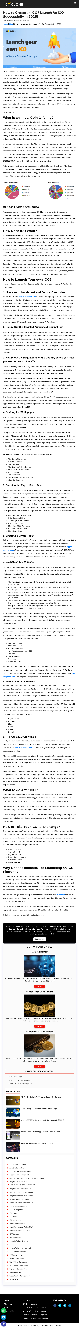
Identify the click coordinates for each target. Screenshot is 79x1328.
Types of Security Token (18, 1269)
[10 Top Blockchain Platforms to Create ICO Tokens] (13, 1101)
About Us (8, 1304)
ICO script (13, 1217)
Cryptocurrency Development (21, 1196)
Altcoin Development (17, 1164)
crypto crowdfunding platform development (26, 1178)
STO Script (27, 1300)
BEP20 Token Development (20, 1171)
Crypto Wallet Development (20, 1189)
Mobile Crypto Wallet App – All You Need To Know (40, 1132)
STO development (16, 1077)
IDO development (16, 1220)
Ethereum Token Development (20, 1084)
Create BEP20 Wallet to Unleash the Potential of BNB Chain (44, 1120)
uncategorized (15, 1272)
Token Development (17, 1258)
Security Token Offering (18, 1241)
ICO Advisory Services (18, 1206)
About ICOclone (10, 20)
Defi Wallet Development (19, 1199)
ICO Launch (13, 1213)
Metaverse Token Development (22, 1185)
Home (5, 24)
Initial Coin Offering (17, 1224)
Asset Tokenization (16, 1168)
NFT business (14, 1234)
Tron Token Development (19, 1262)
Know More (39, 986)
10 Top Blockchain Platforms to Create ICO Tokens (41, 1097)
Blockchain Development (19, 1175)
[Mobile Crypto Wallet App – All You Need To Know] (13, 1135)
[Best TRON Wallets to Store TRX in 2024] (13, 1147)
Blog (11, 24)
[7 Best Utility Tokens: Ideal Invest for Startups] (13, 1112)
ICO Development (16, 1210)
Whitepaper (13, 1279)
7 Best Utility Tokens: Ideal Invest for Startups (39, 1109)
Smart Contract (15, 1244)
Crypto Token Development (34, 1307)
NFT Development (16, 1238)
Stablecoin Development (19, 1251)
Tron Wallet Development (19, 1265)
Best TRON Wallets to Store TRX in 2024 (37, 1143)
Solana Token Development (20, 1248)
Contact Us (39, 939)
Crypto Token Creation (18, 1182)
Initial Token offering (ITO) (19, 1231)
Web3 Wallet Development (19, 1276)
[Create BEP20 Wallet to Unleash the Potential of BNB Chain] (13, 1124)
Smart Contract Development (20, 1080)
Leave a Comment (23, 20)
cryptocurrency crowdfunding (21, 1192)
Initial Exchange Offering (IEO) (21, 1227)
